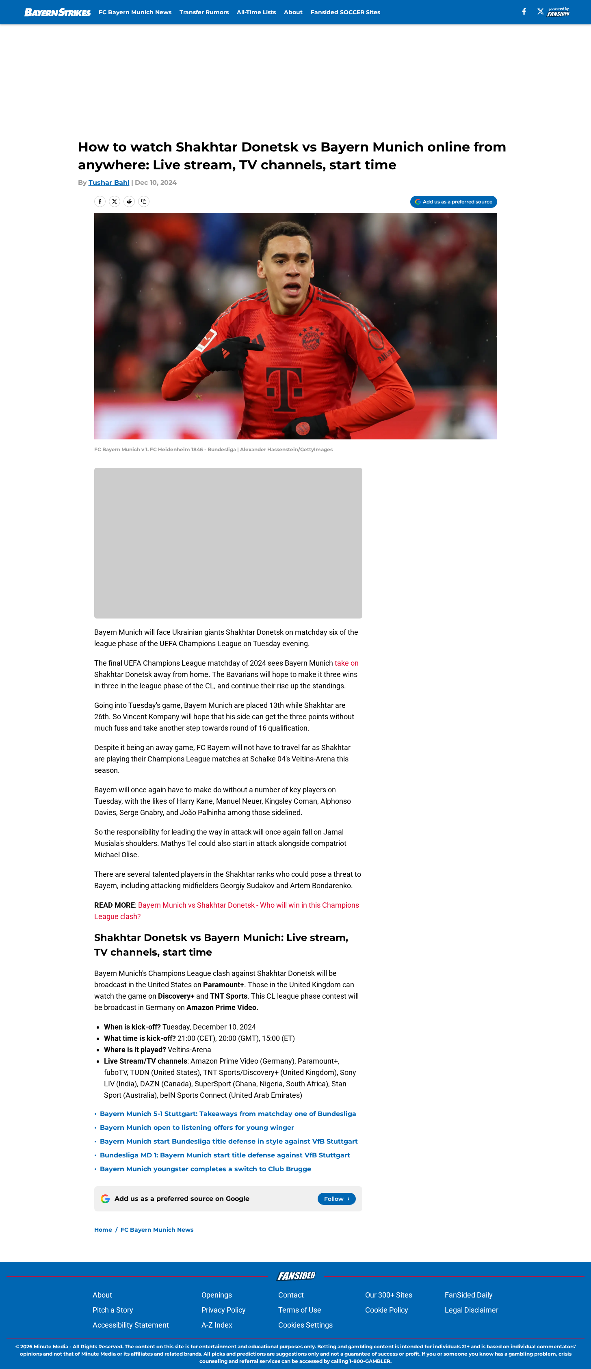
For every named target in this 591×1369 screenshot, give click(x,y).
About (293, 12)
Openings (216, 1295)
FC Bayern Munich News (135, 12)
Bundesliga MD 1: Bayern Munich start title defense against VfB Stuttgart (225, 1155)
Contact (291, 1295)
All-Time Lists (256, 12)
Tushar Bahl (109, 182)
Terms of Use (299, 1310)
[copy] (143, 201)
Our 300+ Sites (388, 1295)
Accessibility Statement (131, 1325)
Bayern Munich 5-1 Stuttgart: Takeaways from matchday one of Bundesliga (228, 1114)
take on (347, 663)
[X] (540, 11)
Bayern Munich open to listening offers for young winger (197, 1127)
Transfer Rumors (204, 12)
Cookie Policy (386, 1310)
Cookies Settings (305, 1325)
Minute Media (51, 1346)
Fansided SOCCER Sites (345, 12)
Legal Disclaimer (471, 1310)
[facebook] (524, 11)
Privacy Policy (223, 1310)
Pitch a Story (113, 1310)
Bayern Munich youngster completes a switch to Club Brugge (205, 1169)
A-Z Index (216, 1325)
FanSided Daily (469, 1295)
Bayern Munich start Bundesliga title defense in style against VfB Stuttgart (229, 1141)
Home (103, 1229)
